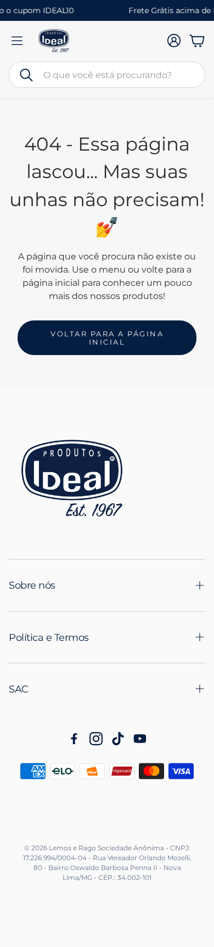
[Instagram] (96, 738)
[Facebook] (74, 738)
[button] (107, 74)
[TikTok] (118, 738)
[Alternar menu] (17, 40)
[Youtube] (140, 738)
